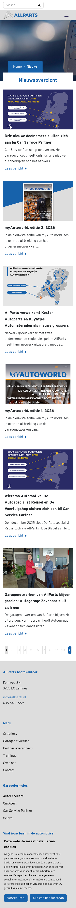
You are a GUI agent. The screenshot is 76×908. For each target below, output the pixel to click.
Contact (9, 770)
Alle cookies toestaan (48, 898)
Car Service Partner (17, 811)
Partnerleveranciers (18, 748)
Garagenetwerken (16, 741)
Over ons (9, 763)
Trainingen (10, 756)
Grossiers (10, 734)
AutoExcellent (13, 796)
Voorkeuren (16, 898)
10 (63, 650)
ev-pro (8, 818)
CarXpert (10, 803)
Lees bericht (14, 168)
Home (17, 66)
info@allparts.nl (14, 697)
